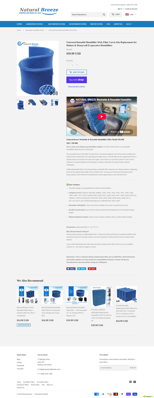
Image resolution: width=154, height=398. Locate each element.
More (128, 24)
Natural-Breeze (27, 394)
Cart (117, 14)
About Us (118, 24)
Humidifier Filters (34, 24)
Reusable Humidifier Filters (35, 30)
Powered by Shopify (41, 394)
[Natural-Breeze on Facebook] (130, 382)
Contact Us (20, 387)
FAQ (108, 24)
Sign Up (133, 368)
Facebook (20, 366)
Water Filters (96, 24)
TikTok (19, 362)
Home (19, 24)
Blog (18, 359)
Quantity (69, 61)
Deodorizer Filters (77, 24)
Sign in (120, 9)
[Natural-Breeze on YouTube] (134, 382)
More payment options (76, 86)
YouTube (20, 369)
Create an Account (131, 9)
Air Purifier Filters (56, 24)
